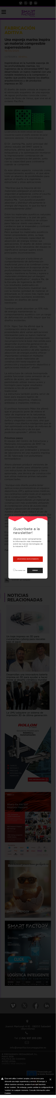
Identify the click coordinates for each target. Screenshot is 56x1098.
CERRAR (35, 570)
